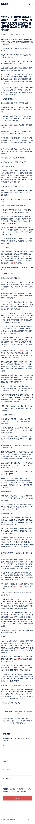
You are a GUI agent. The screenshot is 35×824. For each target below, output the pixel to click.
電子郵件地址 (7, 770)
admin (5, 34)
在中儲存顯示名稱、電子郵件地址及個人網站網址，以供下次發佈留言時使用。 (17, 790)
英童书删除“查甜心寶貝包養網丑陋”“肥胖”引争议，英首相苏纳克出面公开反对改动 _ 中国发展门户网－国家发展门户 (17, 721)
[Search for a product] (29, 4)
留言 (5, 746)
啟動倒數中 (5, 4)
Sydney (30, 820)
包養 (13, 263)
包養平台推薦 (18, 586)
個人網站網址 (7, 778)
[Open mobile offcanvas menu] (33, 4)
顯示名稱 (6, 761)
